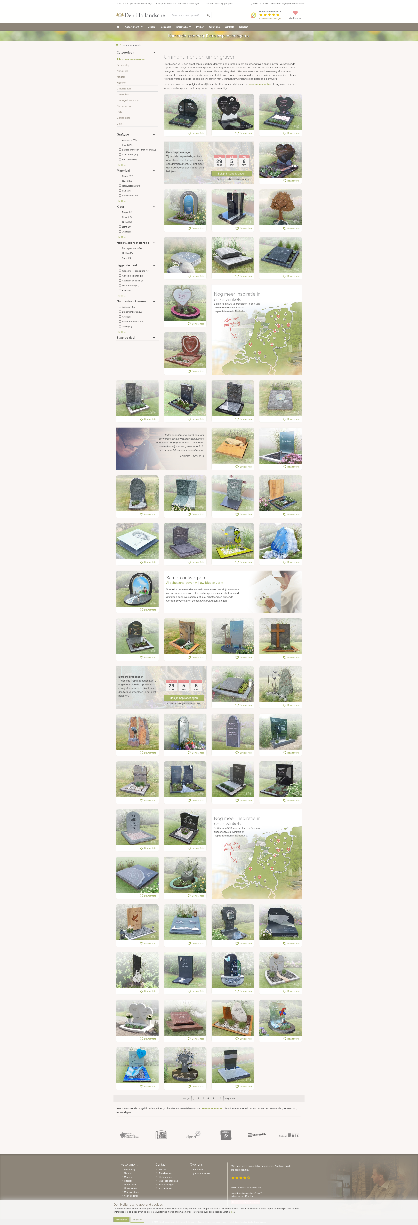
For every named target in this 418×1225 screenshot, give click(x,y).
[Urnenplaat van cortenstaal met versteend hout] (233, 446)
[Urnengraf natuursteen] (137, 398)
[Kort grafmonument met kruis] (280, 636)
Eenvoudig (129, 1169)
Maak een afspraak (168, 1180)
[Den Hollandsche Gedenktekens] (140, 15)
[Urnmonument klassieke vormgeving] (233, 732)
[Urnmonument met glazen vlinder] (185, 875)
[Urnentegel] (280, 255)
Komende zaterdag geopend (218, 3)
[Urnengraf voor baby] (137, 1065)
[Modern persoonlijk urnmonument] (185, 207)
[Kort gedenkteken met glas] (280, 732)
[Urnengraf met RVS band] (233, 1065)
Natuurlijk (129, 1173)
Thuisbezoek (165, 1173)
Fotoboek (165, 27)
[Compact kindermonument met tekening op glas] (137, 589)
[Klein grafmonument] (185, 970)
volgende (230, 1098)
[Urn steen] (233, 684)
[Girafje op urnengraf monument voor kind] (233, 636)
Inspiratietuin (165, 1188)
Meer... (122, 164)
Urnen (151, 27)
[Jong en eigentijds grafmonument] (185, 779)
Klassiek (128, 1180)
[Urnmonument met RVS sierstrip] (233, 207)
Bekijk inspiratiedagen (232, 173)
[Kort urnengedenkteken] (185, 541)
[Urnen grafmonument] (233, 779)
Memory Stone (131, 1192)
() (129, 140)
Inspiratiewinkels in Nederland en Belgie (178, 3)
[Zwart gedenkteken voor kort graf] (280, 779)
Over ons (214, 27)
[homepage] (117, 27)
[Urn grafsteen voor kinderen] (233, 541)
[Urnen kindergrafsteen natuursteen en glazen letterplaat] (233, 970)
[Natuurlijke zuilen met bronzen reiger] (137, 732)
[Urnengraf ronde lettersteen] (185, 112)
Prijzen (200, 27)
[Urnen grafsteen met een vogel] (280, 446)
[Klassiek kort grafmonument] (233, 398)
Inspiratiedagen (166, 1184)
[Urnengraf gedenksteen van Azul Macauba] (185, 255)
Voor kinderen (131, 1195)
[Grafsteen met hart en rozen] (185, 350)
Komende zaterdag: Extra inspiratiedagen (209, 35)
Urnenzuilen (130, 1184)
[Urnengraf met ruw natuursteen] (137, 493)
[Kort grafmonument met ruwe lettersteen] (137, 779)
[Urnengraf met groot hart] (280, 160)
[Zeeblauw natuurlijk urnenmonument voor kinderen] (280, 541)
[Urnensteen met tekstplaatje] (280, 398)
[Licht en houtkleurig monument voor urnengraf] (280, 970)
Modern (128, 1177)
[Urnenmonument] (137, 636)
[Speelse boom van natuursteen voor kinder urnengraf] (185, 1065)
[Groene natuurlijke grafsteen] (280, 684)
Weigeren (137, 1219)
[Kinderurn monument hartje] (280, 112)
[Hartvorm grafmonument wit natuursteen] (137, 1018)
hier (232, 1211)
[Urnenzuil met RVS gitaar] (137, 970)
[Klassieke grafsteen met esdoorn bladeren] (185, 732)
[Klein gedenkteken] (280, 922)
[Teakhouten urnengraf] (137, 922)
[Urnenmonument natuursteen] (233, 493)
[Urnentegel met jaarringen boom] (137, 875)
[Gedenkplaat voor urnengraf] (185, 1018)
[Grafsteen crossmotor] (233, 922)
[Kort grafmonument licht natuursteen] (137, 827)
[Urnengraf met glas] (137, 541)
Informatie (182, 27)
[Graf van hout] (280, 493)
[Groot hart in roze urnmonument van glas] (185, 303)
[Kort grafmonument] (185, 398)
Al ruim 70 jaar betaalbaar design (135, 3)
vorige (186, 1098)
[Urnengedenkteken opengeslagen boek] (233, 255)
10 (220, 1098)
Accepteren (121, 1219)
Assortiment (132, 27)
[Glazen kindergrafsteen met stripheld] (280, 1018)
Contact (243, 27)
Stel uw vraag (165, 1177)
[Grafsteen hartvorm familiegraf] (233, 112)
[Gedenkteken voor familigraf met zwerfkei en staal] (233, 1018)
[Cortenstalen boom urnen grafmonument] (280, 207)
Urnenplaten (130, 1188)
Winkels (229, 27)
